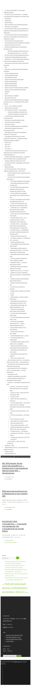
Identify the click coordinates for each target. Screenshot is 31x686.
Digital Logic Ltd (17, 661)
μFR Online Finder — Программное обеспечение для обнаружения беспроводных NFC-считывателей (19, 226)
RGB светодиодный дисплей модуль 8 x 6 (18, 51)
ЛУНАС (12, 295)
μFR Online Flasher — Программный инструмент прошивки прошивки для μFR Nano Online (19, 232)
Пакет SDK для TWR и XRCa (17, 358)
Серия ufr (27, 592)
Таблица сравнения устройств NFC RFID (15, 160)
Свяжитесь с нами (9, 445)
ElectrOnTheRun (9, 22)
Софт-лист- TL (8, 148)
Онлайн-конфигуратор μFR (17, 242)
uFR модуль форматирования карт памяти (16, 57)
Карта (6, 93)
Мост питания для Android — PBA (19, 425)
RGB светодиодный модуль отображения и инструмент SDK (15, 493)
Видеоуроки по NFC (13, 374)
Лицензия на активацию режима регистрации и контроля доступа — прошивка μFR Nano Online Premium (16, 102)
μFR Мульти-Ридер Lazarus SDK (18, 236)
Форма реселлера (9, 167)
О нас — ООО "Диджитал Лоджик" (13, 106)
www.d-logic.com (7, 620)
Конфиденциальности (10, 453)
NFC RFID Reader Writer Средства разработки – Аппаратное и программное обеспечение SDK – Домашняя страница (16, 36)
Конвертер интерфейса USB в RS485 (17, 376)
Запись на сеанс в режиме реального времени (16, 87)
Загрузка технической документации (14, 79)
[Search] (17, 558)
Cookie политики (9, 451)
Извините (7, 91)
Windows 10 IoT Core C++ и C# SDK (19, 270)
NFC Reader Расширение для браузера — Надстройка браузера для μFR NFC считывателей (20, 183)
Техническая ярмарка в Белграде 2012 (17, 114)
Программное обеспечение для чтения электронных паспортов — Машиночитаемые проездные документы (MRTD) (15, 138)
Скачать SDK (8, 142)
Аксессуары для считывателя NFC (19, 421)
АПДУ (22, 592)
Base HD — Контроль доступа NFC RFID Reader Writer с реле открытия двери (19, 388)
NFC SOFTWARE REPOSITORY (14, 639)
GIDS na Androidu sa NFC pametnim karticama (16, 24)
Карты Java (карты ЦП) (10, 97)
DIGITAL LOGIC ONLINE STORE (14, 635)
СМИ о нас (7, 144)
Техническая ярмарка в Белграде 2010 (17, 112)
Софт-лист (7, 146)
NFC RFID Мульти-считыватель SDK (14, 40)
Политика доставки (10, 124)
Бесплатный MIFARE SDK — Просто (19, 335)
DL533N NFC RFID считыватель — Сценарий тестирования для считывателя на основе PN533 (14, 526)
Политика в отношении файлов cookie (14, 120)
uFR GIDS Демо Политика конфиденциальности (17, 55)
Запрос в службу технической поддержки (15, 89)
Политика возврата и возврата (13, 122)
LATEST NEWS (10, 641)
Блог (6, 67)
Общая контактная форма (11, 108)
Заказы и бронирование (11, 81)
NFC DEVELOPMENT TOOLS (13, 637)
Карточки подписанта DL (16, 423)
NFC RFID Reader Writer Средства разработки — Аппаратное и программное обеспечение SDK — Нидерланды (16, 30)
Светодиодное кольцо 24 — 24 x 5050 (17, 53)
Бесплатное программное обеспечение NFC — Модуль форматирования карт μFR (17, 323)
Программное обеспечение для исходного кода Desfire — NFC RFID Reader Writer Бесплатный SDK (19, 250)
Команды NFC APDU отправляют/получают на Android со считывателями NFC (20, 274)
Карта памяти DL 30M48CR (12, 95)
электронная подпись (11, 542)
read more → (17, 537)
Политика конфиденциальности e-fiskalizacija (16, 126)
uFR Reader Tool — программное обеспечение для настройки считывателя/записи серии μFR (18, 209)
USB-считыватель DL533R (17, 419)
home (3, 584)
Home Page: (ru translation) (11, 26)
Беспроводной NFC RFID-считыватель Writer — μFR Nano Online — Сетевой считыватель (17, 370)
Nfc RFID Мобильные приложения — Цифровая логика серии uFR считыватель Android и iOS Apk (19, 189)
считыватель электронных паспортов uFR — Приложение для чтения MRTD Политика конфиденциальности (16, 152)
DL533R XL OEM (14, 396)
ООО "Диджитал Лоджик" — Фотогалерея (15, 110)
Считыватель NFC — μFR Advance (19, 431)
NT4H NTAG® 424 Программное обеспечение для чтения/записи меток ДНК (20, 195)
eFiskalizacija (8, 18)
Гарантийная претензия (11, 77)
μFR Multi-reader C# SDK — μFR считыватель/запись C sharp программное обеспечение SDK (18, 219)
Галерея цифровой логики (11, 73)
